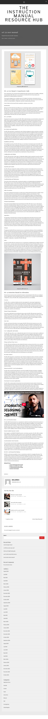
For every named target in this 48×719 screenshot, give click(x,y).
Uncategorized (6, 704)
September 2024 (7, 640)
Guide (5, 691)
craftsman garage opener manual (16, 467)
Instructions (6, 694)
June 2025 (6, 612)
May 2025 (5, 615)
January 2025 (6, 627)
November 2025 (7, 596)
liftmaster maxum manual (16, 494)
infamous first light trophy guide (9, 551)
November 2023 (7, 671)
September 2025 (7, 602)
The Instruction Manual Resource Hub (24, 13)
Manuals (6, 474)
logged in (10, 530)
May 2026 (5, 577)
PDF (4, 701)
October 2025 (6, 599)
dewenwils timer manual (16, 502)
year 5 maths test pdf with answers (10, 554)
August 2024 (6, 643)
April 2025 (5, 618)
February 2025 (6, 624)
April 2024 (5, 656)
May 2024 (5, 652)
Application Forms (7, 682)
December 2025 (7, 593)
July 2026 (5, 574)
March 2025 (6, 621)
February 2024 (6, 662)
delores (16, 35)
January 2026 (6, 590)
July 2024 (5, 646)
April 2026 (5, 580)
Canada (5, 688)
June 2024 (6, 649)
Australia (5, 685)
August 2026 (6, 571)
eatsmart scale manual (14, 468)
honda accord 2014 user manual (16, 466)
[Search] (46, 1)
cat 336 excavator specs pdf (9, 547)
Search (5, 535)
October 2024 (6, 637)
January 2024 (6, 665)
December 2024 (7, 630)
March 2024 (6, 659)
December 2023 (7, 668)
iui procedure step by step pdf (9, 557)
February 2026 (6, 586)
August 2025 (6, 605)
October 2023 (6, 674)
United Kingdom (7, 707)
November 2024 (7, 634)
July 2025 (5, 608)
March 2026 (6, 583)
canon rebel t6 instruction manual (16, 464)
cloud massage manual (8, 544)
